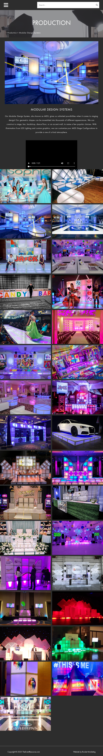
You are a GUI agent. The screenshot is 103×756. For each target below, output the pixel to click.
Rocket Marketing (88, 752)
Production (12, 33)
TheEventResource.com (31, 752)
